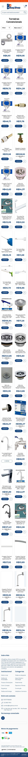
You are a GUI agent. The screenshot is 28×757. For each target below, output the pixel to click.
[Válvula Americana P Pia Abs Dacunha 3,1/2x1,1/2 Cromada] (10, 395)
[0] (24, 7)
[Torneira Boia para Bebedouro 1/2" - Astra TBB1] (24, 292)
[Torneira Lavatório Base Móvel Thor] (10, 534)
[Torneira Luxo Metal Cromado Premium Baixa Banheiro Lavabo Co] (10, 499)
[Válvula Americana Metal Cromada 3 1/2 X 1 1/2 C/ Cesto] (24, 395)
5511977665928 (8, 699)
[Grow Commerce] (8, 750)
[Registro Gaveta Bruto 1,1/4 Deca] (24, 161)
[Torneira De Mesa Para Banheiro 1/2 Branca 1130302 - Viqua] (24, 227)
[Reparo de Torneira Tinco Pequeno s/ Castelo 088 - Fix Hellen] (24, 126)
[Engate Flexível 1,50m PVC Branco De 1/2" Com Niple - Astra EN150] (10, 567)
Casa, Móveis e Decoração (19, 678)
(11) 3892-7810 (7, 702)
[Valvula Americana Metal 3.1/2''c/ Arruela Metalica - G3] (24, 194)
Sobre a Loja (4, 675)
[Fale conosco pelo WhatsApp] (25, 750)
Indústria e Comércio (21, 691)
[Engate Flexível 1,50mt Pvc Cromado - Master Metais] (10, 126)
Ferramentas (18, 682)
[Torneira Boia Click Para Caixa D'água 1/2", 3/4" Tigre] (10, 327)
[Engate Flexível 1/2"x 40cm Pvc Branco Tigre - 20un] (10, 602)
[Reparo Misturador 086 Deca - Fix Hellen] (10, 159)
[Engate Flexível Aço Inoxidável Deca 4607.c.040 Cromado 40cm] (24, 567)
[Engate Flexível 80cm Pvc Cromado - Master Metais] (10, 194)
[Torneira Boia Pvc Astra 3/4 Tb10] (24, 259)
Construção (18, 688)
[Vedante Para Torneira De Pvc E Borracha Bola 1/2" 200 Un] (10, 428)
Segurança (4, 688)
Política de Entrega (6, 691)
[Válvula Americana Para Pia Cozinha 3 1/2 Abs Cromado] (24, 360)
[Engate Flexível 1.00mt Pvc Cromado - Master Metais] (10, 93)
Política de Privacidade (4, 678)
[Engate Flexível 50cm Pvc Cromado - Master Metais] (24, 93)
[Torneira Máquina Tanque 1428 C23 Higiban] (24, 464)
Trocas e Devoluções (6, 682)
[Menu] (3, 6)
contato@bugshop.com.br (11, 705)
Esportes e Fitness (20, 685)
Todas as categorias (20, 675)
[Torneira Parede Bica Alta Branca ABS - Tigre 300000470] (24, 496)
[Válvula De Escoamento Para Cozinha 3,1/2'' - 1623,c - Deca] (10, 363)
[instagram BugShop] (3, 718)
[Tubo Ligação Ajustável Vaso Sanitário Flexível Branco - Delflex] (10, 60)
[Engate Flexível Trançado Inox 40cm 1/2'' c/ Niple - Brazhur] (10, 227)
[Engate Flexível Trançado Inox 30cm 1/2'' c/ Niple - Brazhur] (24, 532)
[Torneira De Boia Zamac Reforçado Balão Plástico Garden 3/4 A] (10, 259)
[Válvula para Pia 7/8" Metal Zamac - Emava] (24, 325)
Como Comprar (5, 685)
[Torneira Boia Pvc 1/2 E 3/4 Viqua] (10, 292)
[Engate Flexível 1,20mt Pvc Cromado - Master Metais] (24, 60)
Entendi (24, 754)
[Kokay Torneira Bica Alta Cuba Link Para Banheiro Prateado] (24, 602)
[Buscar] (25, 12)
